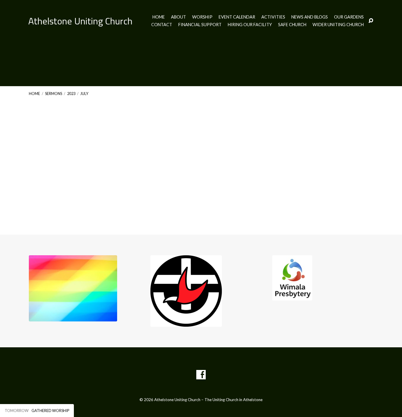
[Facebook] (201, 374)
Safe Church (292, 25)
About (178, 17)
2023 (71, 93)
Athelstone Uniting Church (80, 21)
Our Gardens (349, 17)
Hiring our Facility (250, 25)
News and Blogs (309, 17)
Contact (161, 25)
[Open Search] (370, 21)
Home (158, 17)
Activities (273, 17)
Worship (202, 17)
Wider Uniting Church (338, 25)
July (84, 93)
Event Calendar (237, 17)
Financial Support (200, 25)
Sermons (53, 93)
